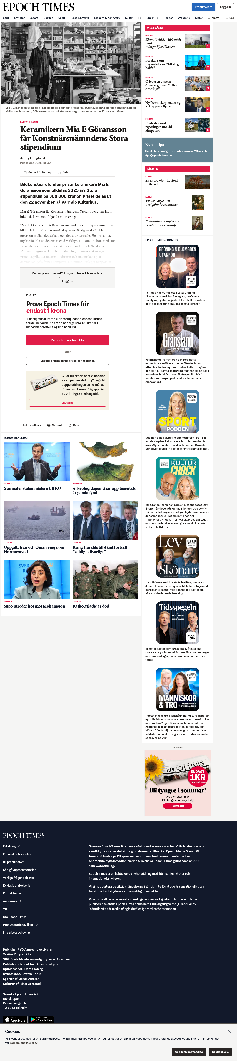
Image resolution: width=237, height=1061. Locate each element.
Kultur (129, 17)
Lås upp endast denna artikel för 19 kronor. (68, 360)
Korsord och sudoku (17, 854)
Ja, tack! (67, 402)
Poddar (168, 17)
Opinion (48, 17)
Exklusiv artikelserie (16, 885)
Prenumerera (203, 7)
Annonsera (10, 901)
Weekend (184, 17)
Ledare (34, 17)
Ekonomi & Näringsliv (107, 17)
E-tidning (9, 846)
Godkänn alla (220, 1051)
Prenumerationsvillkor (18, 925)
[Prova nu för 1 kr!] (178, 783)
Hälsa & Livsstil (79, 17)
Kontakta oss (12, 893)
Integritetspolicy (14, 932)
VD (5, 909)
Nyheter (19, 17)
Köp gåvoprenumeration (19, 870)
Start (6, 17)
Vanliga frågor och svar (18, 878)
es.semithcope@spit (158, 155)
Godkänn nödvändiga (189, 1051)
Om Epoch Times (14, 917)
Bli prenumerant (14, 862)
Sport (61, 17)
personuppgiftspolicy (24, 1042)
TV (139, 17)
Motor (199, 17)
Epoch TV (152, 17)
